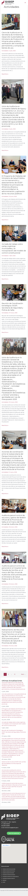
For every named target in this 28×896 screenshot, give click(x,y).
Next (23, 674)
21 (14, 674)
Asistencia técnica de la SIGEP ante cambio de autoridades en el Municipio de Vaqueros (14, 763)
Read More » (5, 74)
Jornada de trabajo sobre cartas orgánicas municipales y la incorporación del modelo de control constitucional (14, 248)
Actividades (5, 50)
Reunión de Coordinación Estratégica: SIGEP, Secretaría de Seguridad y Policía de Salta (12, 306)
